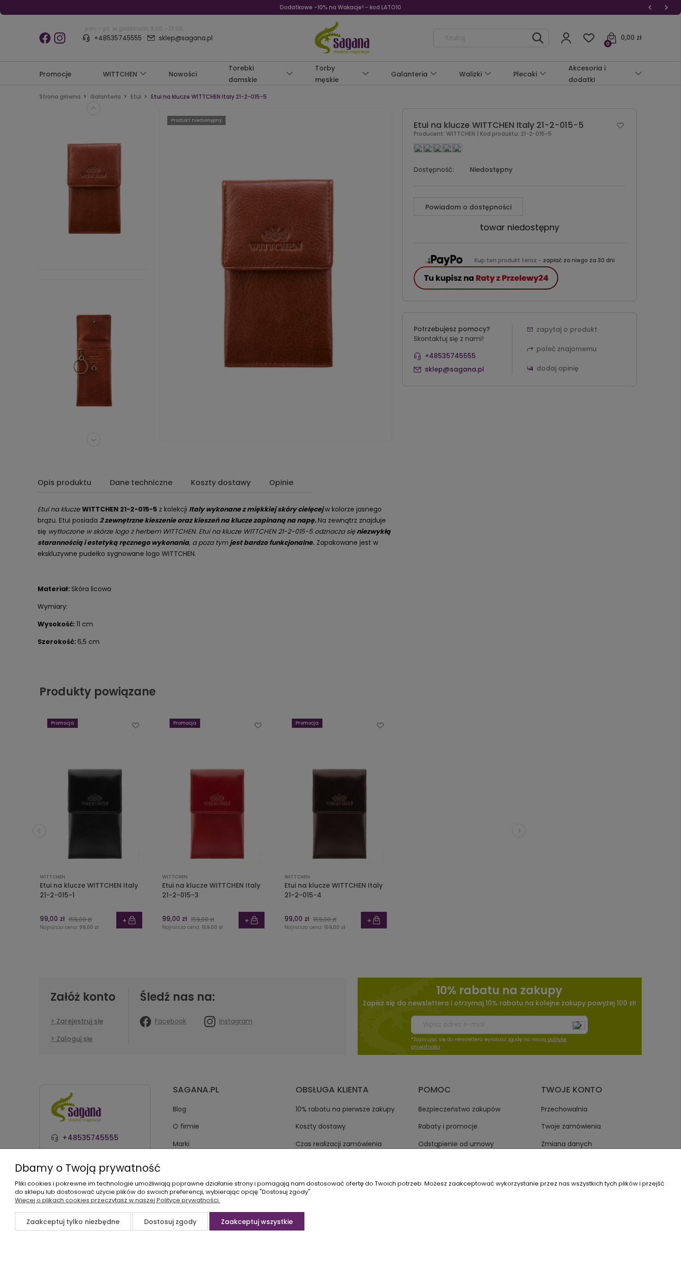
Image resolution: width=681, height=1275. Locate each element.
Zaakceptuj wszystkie (257, 1221)
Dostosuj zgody (170, 1221)
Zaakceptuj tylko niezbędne (73, 1221)
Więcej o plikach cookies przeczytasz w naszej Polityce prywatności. (117, 1200)
